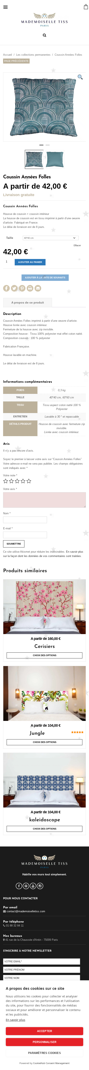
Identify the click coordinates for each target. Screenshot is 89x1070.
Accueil (7, 54)
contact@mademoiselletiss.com (26, 911)
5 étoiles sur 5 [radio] (28, 481)
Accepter (44, 1031)
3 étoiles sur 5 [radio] (17, 481)
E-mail (8, 528)
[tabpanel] (44, 107)
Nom (7, 513)
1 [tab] (41, 147)
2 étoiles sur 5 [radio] (11, 481)
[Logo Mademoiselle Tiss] (44, 19)
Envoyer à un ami (38, 288)
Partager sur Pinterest (22, 288)
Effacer (77, 245)
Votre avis (10, 489)
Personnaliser (45, 1042)
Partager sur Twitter (14, 288)
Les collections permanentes (33, 54)
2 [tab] (48, 147)
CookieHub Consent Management (51, 1063)
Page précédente (16, 61)
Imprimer (30, 288)
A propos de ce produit (27, 302)
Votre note (10, 475)
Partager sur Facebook (6, 288)
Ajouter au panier (30, 262)
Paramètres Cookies (44, 1053)
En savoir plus (15, 1020)
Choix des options (44, 655)
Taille (9, 237)
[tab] (27, 302)
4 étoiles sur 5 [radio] (22, 481)
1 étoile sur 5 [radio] (5, 481)
